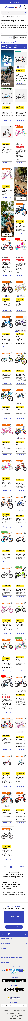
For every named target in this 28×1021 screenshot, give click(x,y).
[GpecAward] (19, 991)
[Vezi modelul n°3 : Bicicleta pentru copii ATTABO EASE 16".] (22, 330)
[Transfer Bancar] (14, 971)
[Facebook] (5, 990)
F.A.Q (8, 1015)
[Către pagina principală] (9, 7)
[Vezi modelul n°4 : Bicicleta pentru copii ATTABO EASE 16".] (25, 330)
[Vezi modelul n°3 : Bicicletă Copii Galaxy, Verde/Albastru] (23, 403)
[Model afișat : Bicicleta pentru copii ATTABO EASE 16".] (16, 330)
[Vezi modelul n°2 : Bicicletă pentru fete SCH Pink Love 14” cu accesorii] (22, 732)
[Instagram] (10, 990)
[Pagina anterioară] (2, 934)
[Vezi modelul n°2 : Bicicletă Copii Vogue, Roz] (8, 295)
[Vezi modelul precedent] (16, 57)
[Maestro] (10, 970)
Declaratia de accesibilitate (15, 1018)
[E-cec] (21, 971)
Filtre (7, 37)
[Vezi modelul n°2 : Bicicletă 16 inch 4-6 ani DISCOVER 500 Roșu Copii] (7, 103)
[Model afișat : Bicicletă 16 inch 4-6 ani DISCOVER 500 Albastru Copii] (4, 103)
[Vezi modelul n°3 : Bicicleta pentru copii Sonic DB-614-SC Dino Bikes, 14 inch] (23, 438)
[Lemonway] (15, 973)
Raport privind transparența (17, 1015)
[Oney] (24, 970)
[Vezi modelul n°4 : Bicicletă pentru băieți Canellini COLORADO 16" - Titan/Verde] (25, 691)
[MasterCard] (7, 970)
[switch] (3, 46)
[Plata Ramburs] (12, 973)
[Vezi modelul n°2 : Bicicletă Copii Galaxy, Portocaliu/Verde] (21, 403)
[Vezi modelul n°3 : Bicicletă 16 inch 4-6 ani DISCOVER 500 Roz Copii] (10, 103)
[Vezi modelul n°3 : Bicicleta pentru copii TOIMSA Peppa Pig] (23, 295)
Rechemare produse (15, 1016)
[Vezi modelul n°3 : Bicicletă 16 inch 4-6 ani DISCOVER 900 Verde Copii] (23, 66)
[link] (6, 84)
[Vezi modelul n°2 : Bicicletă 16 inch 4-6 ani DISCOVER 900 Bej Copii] (21, 66)
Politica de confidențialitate (19, 1010)
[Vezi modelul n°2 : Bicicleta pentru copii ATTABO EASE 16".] (19, 330)
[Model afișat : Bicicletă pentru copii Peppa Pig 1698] (18, 295)
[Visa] (3, 970)
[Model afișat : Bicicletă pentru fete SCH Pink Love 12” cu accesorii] (19, 732)
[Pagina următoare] (25, 934)
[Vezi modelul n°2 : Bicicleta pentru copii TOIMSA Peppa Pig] (21, 295)
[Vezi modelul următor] (25, 57)
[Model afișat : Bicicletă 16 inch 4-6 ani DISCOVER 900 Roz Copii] (18, 66)
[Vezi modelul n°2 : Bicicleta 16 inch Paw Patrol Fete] (8, 806)
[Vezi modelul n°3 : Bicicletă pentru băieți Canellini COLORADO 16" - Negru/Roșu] (22, 691)
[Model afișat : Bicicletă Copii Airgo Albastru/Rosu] (19, 511)
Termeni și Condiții (7, 1010)
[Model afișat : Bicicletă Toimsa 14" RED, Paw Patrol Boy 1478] (6, 806)
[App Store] (8, 981)
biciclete (10, 891)
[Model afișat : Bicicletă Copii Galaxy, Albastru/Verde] (18, 403)
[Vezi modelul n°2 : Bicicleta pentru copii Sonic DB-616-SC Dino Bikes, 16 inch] (21, 438)
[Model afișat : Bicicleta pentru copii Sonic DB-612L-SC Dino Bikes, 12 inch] (18, 438)
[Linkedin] (13, 990)
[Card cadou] (17, 970)
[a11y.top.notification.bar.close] (25, 2)
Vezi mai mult (4, 29)
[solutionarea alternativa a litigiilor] (14, 998)
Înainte (22, 866)
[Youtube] (8, 990)
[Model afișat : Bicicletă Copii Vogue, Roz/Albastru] (6, 295)
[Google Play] (20, 981)
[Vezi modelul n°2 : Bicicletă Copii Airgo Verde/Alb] (22, 511)
